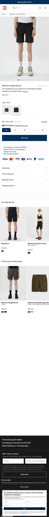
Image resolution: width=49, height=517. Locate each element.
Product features (8, 174)
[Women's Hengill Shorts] (13, 283)
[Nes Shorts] (13, 224)
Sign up (24, 508)
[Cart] (40, 8)
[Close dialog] (45, 492)
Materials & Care (8, 180)
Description (6, 168)
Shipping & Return (8, 186)
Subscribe (24, 474)
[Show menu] (45, 8)
